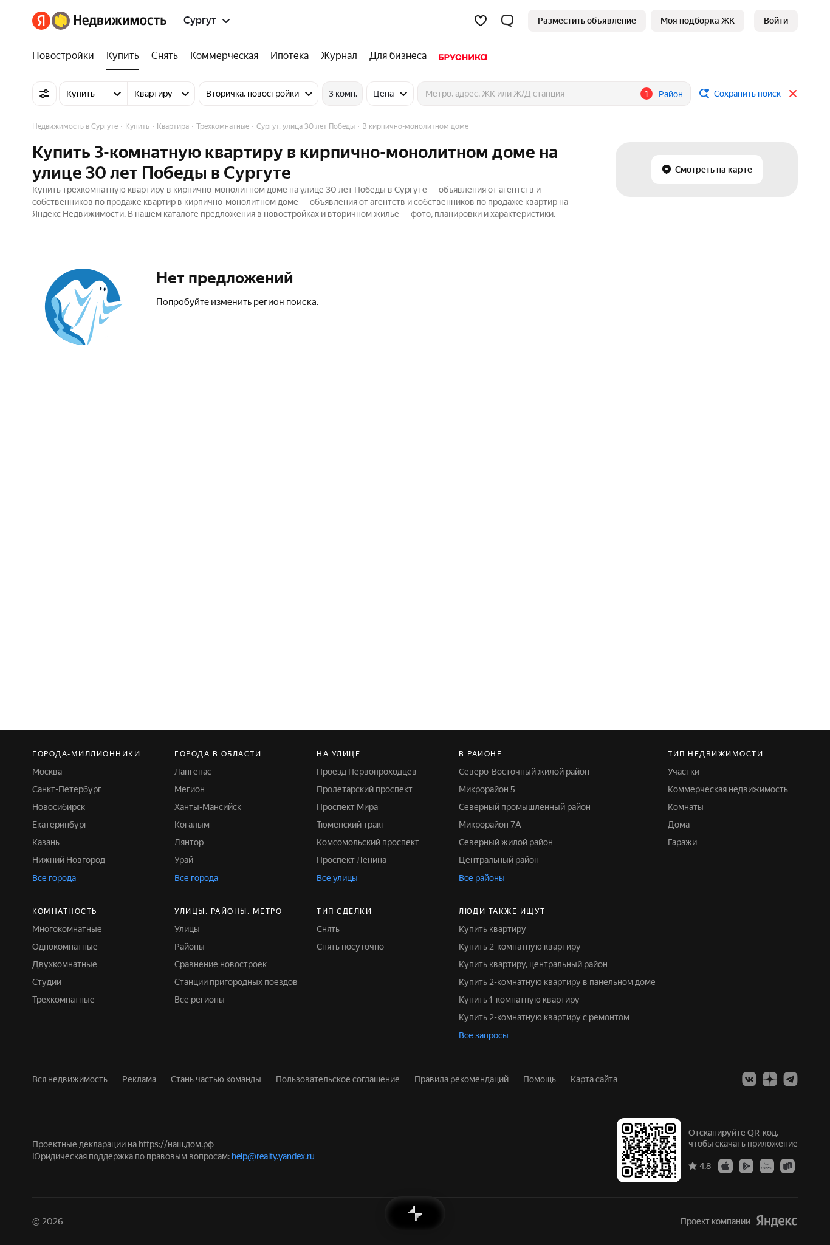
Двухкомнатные (64, 964)
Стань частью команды (216, 1079)
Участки (683, 772)
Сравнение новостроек (220, 964)
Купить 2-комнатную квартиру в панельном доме (557, 982)
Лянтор (189, 842)
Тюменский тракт (351, 824)
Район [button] (671, 94)
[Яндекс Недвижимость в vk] (749, 1079)
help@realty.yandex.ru (273, 1156)
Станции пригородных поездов (236, 982)
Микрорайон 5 (487, 789)
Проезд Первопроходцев (367, 772)
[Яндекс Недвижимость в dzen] (770, 1079)
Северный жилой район (506, 842)
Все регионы (199, 999)
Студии (46, 982)
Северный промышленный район (525, 807)
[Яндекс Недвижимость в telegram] (790, 1079)
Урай (183, 860)
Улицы (187, 929)
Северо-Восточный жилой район (524, 772)
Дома (679, 824)
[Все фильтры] (44, 93)
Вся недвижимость (70, 1079)
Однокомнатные (65, 947)
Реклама (139, 1079)
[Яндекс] (776, 1221)
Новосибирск (58, 807)
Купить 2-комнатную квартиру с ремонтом (544, 1017)
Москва (47, 772)
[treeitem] (66, 55)
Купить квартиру (492, 929)
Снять (328, 929)
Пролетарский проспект (365, 789)
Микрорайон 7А (490, 824)
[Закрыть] (793, 93)
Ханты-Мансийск (207, 807)
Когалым (192, 824)
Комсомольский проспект (368, 842)
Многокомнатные (67, 929)
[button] (507, 21)
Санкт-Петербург (66, 789)
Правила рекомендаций (461, 1079)
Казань (46, 842)
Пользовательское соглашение (338, 1079)
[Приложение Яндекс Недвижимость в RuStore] (787, 1165)
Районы (189, 947)
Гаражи (682, 842)
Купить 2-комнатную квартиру (520, 947)
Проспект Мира (347, 807)
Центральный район (499, 860)
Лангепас (192, 772)
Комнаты (686, 807)
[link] (776, 21)
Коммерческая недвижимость (728, 789)
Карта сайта (594, 1079)
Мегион (189, 789)
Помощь (539, 1079)
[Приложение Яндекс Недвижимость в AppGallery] (767, 1165)
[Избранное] (481, 21)
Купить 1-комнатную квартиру (519, 999)
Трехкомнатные (63, 999)
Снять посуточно (350, 947)
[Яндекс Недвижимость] (99, 21)
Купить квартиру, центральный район (533, 964)
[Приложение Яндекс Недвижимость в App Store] (725, 1165)
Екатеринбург (59, 824)
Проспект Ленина (351, 860)
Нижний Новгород (68, 860)
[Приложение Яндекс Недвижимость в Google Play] (746, 1165)
